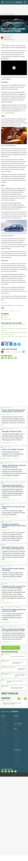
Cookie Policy (17, 763)
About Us (16, 752)
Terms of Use (17, 758)
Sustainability (4, 722)
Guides (16, 744)
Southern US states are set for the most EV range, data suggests (13, 586)
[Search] (25, 2)
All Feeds (16, 731)
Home (2, 14)
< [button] (18, 699)
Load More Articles (10, 648)
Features (3, 736)
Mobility (3, 720)
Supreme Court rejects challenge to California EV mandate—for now (17, 688)
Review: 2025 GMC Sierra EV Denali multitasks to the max (14, 466)
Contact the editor (7, 319)
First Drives (17, 737)
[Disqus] (14, 383)
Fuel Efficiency (5, 310)
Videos (16, 720)
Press (15, 756)
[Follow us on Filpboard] (15, 358)
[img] (2, 344)
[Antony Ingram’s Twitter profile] (22, 352)
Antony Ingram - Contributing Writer (12, 352)
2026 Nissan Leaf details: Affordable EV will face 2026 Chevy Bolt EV (14, 525)
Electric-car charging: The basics (13, 449)
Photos (16, 718)
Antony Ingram (8, 35)
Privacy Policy (17, 765)
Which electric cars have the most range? (13, 507)
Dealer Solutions (18, 725)
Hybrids (3, 727)
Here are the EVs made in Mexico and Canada (13, 569)
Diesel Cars (4, 733)
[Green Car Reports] (14, 2)
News (6, 14)
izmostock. (14, 775)
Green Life (16, 746)
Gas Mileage (11, 14)
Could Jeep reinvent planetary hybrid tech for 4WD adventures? (13, 486)
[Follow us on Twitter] (5, 358)
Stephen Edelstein (6, 499)
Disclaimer (16, 761)
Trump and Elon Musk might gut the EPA (21, 669)
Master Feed (17, 733)
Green (18, 310)
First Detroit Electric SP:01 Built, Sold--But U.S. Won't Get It (13, 326)
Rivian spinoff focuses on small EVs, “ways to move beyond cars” (13, 547)
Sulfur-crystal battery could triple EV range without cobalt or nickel (13, 629)
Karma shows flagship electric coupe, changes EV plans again (13, 337)
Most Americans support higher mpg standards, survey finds (14, 681)
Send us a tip (6, 315)
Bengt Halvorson (6, 414)
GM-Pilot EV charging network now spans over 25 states (14, 610)
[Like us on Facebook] (2, 358)
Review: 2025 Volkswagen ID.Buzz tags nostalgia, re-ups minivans (13, 410)
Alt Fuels (3, 731)
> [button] (25, 699)
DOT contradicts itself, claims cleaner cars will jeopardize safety (20, 675)
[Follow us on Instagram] (9, 358)
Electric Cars (4, 729)
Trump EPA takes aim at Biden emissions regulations (17, 662)
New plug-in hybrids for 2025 (12, 431)
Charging (3, 718)
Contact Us (17, 754)
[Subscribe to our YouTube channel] (12, 358)
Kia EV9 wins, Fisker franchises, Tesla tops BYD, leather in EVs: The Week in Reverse (14, 333)
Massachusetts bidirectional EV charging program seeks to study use (14, 329)
